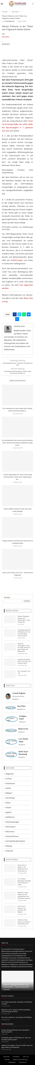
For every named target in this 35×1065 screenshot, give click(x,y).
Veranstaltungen (12, 822)
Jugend (8, 812)
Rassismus (10, 831)
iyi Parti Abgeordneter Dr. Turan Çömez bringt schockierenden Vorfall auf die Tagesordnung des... (17, 477)
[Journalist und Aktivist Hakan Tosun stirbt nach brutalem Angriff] (10, 662)
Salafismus (10, 817)
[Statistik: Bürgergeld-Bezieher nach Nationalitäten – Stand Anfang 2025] (10, 619)
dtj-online (5, 37)
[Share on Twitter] (19, 314)
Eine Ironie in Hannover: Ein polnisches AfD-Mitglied (22, 909)
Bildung (9, 846)
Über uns (26, 1057)
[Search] (33, 4)
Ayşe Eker (21, 706)
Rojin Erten (23, 729)
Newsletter (12, 1062)
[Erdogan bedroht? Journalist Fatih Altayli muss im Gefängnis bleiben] (17, 527)
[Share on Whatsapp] (24, 314)
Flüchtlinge (10, 798)
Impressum (10, 783)
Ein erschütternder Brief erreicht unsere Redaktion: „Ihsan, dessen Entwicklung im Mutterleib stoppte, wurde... (17, 442)
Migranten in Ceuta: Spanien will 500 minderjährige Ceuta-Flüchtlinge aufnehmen (24, 895)
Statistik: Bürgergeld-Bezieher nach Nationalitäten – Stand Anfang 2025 (24, 619)
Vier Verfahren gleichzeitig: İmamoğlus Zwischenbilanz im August (24, 881)
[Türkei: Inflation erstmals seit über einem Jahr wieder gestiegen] (17, 495)
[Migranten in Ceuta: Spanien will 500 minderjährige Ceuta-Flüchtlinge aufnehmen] (10, 895)
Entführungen (17, 260)
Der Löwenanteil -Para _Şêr (24, 672)
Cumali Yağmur (19, 693)
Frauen (8, 807)
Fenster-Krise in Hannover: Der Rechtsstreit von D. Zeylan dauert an (23, 868)
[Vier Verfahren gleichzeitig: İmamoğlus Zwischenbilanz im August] (10, 882)
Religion (9, 793)
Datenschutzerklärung (20, 1059)
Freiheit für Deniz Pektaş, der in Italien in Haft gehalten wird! (24, 921)
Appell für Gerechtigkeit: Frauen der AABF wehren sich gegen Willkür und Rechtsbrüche (24, 647)
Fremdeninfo (10, 21)
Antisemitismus (12, 836)
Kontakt (7, 1059)
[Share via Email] (17, 319)
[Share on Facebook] (15, 314)
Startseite (4, 12)
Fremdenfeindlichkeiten (15, 841)
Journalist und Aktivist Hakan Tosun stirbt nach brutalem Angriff (24, 661)
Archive (9, 778)
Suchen (7, 597)
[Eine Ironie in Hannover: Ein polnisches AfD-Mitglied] (10, 909)
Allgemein (10, 774)
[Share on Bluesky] (29, 314)
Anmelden (16, 1057)
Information (15, 12)
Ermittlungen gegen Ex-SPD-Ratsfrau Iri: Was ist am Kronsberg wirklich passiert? (24, 632)
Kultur (8, 802)
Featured (9, 851)
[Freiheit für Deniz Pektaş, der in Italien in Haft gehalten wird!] (10, 923)
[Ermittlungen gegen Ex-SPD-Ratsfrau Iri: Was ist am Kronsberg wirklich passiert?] (10, 633)
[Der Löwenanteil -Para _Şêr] (10, 674)
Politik (8, 788)
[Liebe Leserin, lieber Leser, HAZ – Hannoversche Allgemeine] (17, 559)
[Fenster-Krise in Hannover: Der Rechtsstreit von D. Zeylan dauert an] (10, 868)
